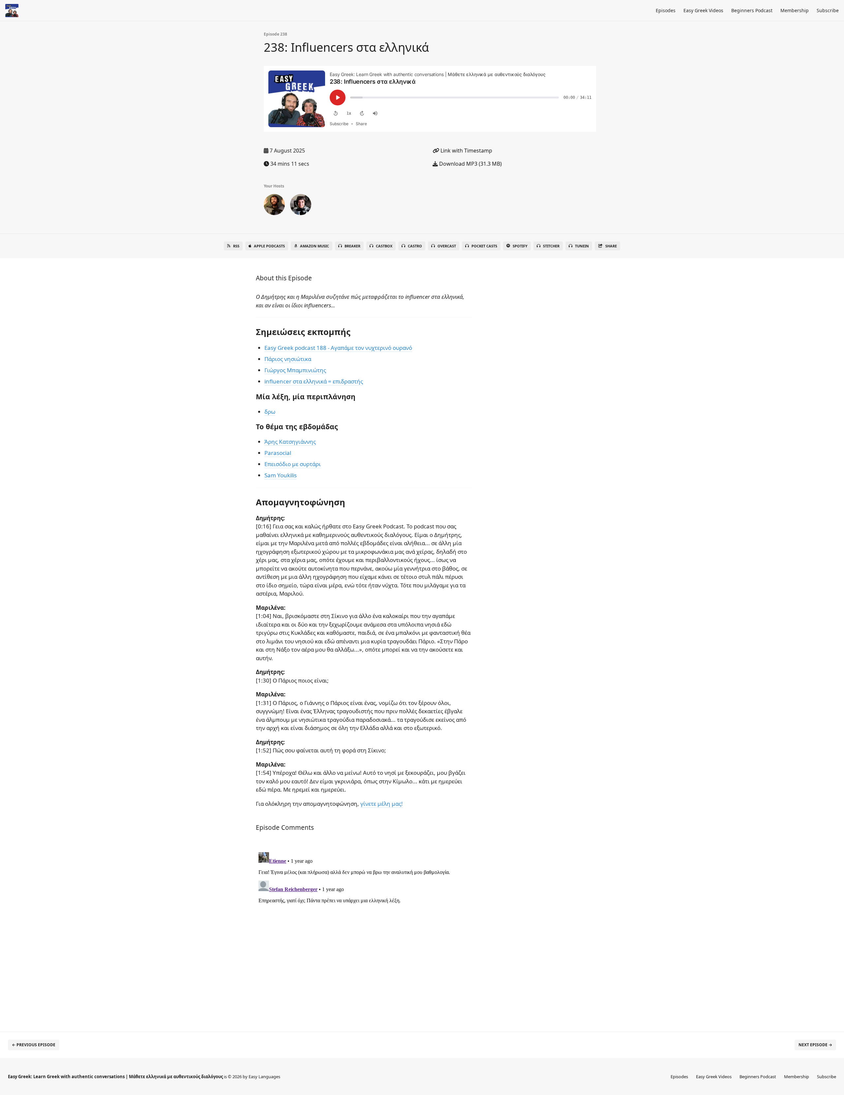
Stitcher (551, 245)
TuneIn (582, 245)
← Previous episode (33, 1045)
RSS (236, 245)
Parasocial (277, 453)
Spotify (520, 245)
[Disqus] (364, 932)
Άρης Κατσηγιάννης (290, 441)
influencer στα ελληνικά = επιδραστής (313, 381)
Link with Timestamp (465, 150)
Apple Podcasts (269, 245)
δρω (269, 411)
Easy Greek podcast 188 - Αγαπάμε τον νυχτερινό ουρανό (338, 347)
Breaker (352, 245)
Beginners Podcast (751, 10)
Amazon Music (314, 245)
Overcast (446, 245)
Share (611, 245)
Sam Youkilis (280, 475)
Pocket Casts (484, 245)
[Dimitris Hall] (274, 206)
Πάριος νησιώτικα (287, 359)
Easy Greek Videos (703, 10)
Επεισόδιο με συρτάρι (292, 464)
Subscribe (828, 10)
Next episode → (815, 1045)
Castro (415, 245)
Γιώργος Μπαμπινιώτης (295, 370)
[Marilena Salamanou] (300, 206)
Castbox (384, 245)
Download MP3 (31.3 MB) (470, 163)
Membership (794, 10)
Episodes (666, 10)
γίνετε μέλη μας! (381, 803)
